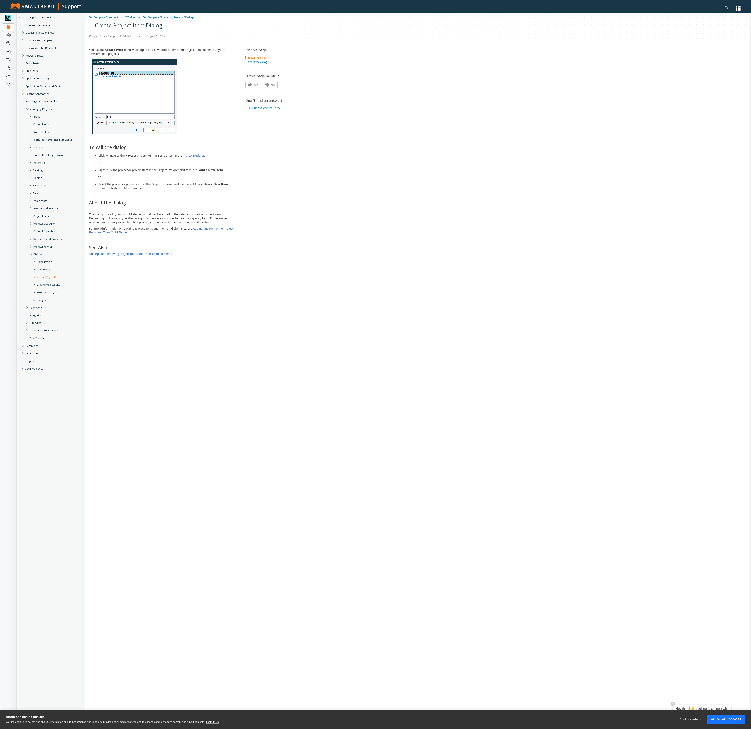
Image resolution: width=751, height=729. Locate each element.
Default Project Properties (48, 239)
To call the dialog (257, 57)
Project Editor (41, 216)
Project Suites (41, 132)
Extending (35, 323)
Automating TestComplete (45, 330)
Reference (32, 345)
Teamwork (36, 307)
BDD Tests (32, 71)
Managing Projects (41, 109)
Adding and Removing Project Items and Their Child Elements (130, 254)
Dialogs (37, 254)
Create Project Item (48, 277)
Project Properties (44, 231)
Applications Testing (37, 78)
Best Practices (38, 338)
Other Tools (33, 353)
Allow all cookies (726, 719)
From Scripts (40, 200)
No (272, 85)
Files (35, 193)
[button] (738, 8)
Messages (39, 300)
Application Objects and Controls (45, 86)
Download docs (34, 368)
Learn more (212, 721)
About (36, 116)
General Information (38, 25)
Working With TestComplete (42, 101)
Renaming (39, 162)
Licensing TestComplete (40, 32)
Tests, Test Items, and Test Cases (52, 139)
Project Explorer (42, 246)
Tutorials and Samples (39, 40)
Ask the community (266, 108)
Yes (255, 85)
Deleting (38, 170)
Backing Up (39, 185)
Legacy (30, 361)
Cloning (37, 178)
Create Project (45, 269)
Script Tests (32, 63)
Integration (36, 315)
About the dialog (257, 62)
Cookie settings (690, 719)
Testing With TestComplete (41, 48)
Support (71, 6)
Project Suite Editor (44, 223)
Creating (38, 147)
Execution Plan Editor (45, 208)
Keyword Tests (34, 55)
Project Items (41, 124)
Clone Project (44, 262)
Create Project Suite (48, 284)
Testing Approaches (37, 93)
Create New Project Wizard (49, 155)
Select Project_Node (48, 292)
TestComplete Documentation (39, 17)
